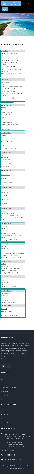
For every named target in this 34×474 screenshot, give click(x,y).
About (3, 379)
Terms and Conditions (8, 387)
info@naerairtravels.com (13, 73)
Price (3, 411)
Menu (30, 4)
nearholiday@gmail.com (13, 98)
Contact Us (5, 423)
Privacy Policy (5, 399)
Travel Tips (4, 395)
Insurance (4, 391)
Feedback (4, 415)
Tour (2, 383)
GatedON (20, 468)
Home (13, 24)
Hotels (3, 419)
